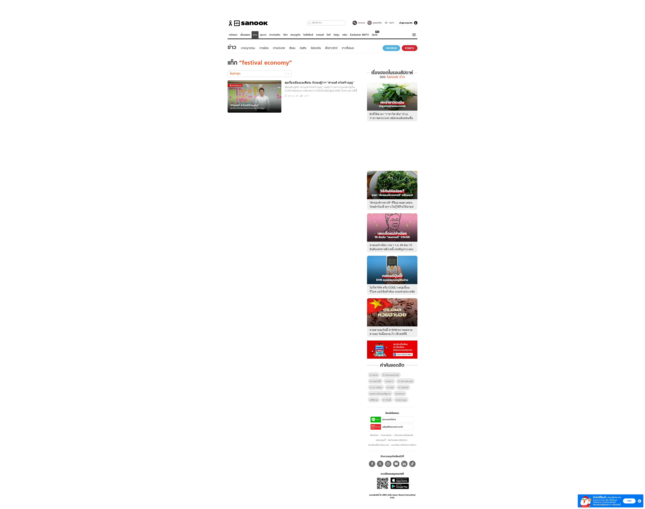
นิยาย (374, 35)
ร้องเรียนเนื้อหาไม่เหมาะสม (378, 445)
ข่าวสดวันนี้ (375, 381)
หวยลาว (389, 381)
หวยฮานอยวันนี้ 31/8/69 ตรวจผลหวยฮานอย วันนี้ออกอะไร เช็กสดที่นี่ (391, 332)
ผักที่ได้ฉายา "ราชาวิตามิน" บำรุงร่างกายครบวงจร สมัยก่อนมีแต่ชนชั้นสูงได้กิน (391, 118)
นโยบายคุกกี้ (381, 440)
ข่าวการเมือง (376, 387)
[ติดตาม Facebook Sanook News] (392, 349)
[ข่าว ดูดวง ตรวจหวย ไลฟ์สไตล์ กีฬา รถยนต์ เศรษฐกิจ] (248, 23)
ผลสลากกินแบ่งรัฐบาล (380, 393)
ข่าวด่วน (374, 375)
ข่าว (255, 35)
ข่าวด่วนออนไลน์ (391, 375)
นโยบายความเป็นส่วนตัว (403, 435)
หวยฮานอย (401, 399)
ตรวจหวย (399, 393)
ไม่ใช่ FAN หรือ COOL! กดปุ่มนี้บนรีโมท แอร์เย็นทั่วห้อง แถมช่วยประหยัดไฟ (392, 291)
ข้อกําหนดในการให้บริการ (397, 440)
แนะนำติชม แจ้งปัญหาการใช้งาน (403, 445)
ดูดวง (263, 35)
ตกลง (629, 501)
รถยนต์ (320, 35)
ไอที (329, 35)
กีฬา (285, 35)
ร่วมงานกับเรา (386, 435)
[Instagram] (388, 464)
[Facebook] (372, 464)
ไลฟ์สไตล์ (308, 35)
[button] (310, 23)
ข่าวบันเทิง (274, 35)
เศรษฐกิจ (295, 35)
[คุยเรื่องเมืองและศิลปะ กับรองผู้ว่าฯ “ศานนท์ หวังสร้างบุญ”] (254, 96)
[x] (380, 464)
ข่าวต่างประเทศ (405, 381)
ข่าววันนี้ (387, 399)
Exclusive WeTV (359, 35)
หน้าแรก (233, 35)
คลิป (344, 35)
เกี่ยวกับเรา (374, 435)
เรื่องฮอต (245, 35)
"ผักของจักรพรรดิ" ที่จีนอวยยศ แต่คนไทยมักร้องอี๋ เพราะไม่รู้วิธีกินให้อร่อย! (392, 204)
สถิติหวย (374, 399)
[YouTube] (396, 464)
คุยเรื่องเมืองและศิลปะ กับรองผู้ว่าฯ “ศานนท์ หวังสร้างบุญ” (319, 82)
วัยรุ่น (336, 35)
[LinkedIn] (404, 464)
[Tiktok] (412, 464)
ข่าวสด (390, 387)
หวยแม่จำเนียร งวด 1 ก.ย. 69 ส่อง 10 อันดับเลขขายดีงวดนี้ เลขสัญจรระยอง (391, 247)
